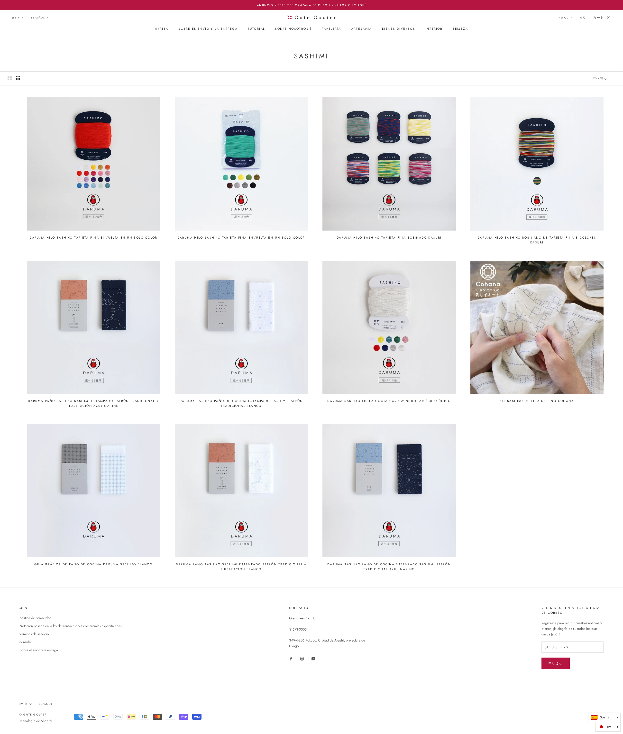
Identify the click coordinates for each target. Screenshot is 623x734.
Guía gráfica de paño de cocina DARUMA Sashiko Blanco (93, 564)
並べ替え (601, 78)
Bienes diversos (398, 29)
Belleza (460, 29)
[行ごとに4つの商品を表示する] (18, 78)
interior (433, 29)
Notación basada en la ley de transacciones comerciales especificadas (70, 625)
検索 (583, 17)
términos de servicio (34, 634)
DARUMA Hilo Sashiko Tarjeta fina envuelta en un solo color (93, 237)
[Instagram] (302, 658)
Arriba (161, 29)
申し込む (556, 663)
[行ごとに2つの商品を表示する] (10, 78)
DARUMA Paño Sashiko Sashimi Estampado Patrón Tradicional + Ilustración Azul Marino (93, 403)
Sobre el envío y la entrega (208, 29)
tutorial (256, 29)
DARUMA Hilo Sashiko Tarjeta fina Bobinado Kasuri (389, 237)
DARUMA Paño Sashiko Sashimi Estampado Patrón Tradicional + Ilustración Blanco (241, 566)
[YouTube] (313, 658)
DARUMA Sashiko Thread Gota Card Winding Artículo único (389, 401)
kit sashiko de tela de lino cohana (537, 401)
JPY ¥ (16, 17)
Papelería (331, 29)
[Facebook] (291, 658)
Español (38, 17)
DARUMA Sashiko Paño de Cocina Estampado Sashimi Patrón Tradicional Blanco (241, 403)
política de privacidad (35, 617)
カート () (602, 17)
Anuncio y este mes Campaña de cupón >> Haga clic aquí (311, 5)
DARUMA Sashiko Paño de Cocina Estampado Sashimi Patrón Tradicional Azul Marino (389, 566)
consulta (25, 642)
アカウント (565, 17)
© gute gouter (33, 714)
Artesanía (361, 29)
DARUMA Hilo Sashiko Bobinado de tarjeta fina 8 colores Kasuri (536, 240)
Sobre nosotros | (293, 29)
